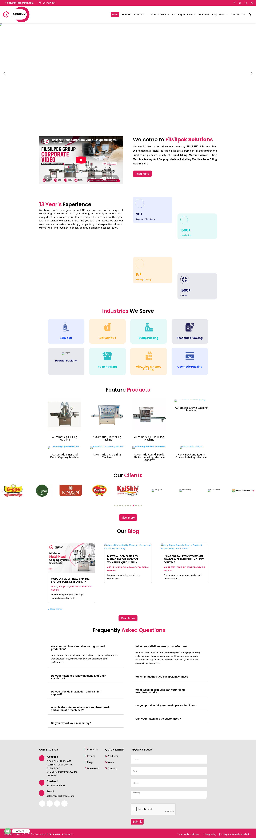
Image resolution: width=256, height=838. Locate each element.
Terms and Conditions (188, 834)
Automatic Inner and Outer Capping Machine (64, 456)
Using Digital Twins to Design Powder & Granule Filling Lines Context (184, 559)
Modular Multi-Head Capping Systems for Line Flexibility (70, 580)
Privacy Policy (209, 834)
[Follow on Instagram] (64, 803)
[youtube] (240, 3)
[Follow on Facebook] (42, 803)
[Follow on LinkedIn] (50, 803)
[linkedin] (246, 3)
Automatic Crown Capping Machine (191, 409)
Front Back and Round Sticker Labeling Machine (191, 456)
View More (128, 517)
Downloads (93, 768)
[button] (4, 73)
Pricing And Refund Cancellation (236, 834)
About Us (92, 749)
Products (112, 756)
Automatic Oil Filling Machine (64, 438)
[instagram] (252, 3)
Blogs (90, 762)
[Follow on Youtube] (57, 803)
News (110, 762)
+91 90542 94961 (47, 2)
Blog (66, 586)
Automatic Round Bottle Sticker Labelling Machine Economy (149, 457)
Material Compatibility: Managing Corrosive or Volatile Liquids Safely (123, 559)
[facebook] (234, 3)
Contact (112, 768)
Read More (142, 173)
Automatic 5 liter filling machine (107, 438)
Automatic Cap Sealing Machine (107, 456)
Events (91, 756)
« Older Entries (55, 609)
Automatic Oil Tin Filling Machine (149, 438)
